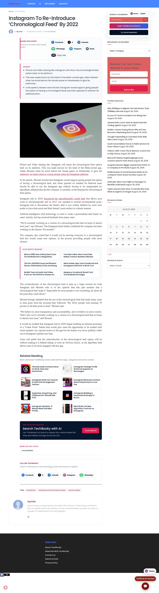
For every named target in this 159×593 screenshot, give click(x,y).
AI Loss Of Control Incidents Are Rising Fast (126, 115)
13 (129, 232)
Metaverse (50, 3)
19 (123, 238)
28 (135, 244)
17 (110, 238)
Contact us (50, 555)
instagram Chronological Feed (52, 490)
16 (147, 232)
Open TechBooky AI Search (128, 26)
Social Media (20, 11)
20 (129, 238)
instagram (31, 490)
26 (123, 244)
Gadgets (63, 3)
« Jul (109, 254)
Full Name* (129, 74)
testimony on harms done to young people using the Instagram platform (54, 174)
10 (111, 232)
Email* (129, 81)
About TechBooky (53, 547)
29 (141, 244)
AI (40, 3)
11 (116, 232)
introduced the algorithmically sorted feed (64, 198)
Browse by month (115, 260)
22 (141, 238)
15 (141, 232)
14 (135, 232)
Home (11, 11)
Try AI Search (91, 430)
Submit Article (51, 559)
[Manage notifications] (5, 588)
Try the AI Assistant (129, 32)
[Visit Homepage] (15, 4)
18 (117, 238)
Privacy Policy (51, 563)
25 (117, 244)
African (31, 3)
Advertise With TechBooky (57, 551)
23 (147, 238)
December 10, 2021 (34, 31)
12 (123, 232)
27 (129, 244)
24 (111, 244)
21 (135, 238)
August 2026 (129, 209)
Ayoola (19, 31)
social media (74, 490)
